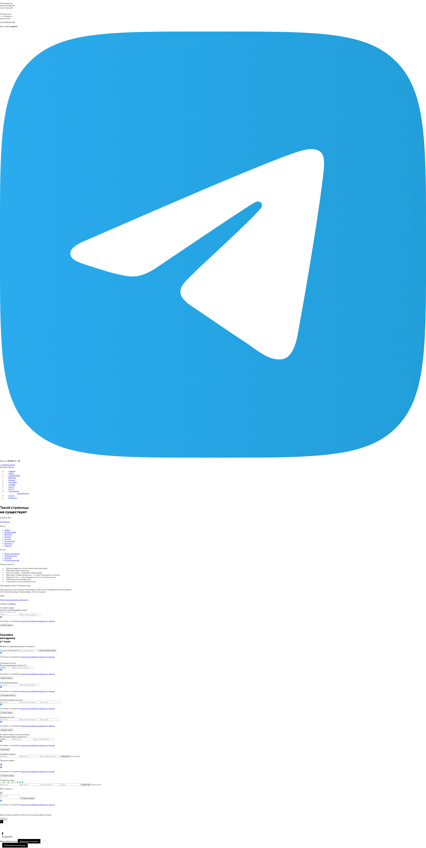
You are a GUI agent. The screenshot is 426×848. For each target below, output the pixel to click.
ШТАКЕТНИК (14, 475)
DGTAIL (12, 604)
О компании (13, 491)
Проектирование (12, 553)
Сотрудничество (11, 560)
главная (11, 471)
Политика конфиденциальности (14, 600)
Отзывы (11, 484)
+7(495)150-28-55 (7, 465)
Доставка (12, 482)
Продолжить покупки (15, 845)
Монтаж (8, 558)
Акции (11, 487)
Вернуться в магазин (29, 841)
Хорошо (4, 819)
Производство (10, 556)
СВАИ (11, 473)
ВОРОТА (12, 478)
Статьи (11, 495)
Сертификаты (23, 493)
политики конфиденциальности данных (37, 621)
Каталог (11, 480)
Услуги (11, 489)
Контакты (12, 498)
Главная (7, 546)
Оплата (7, 539)
